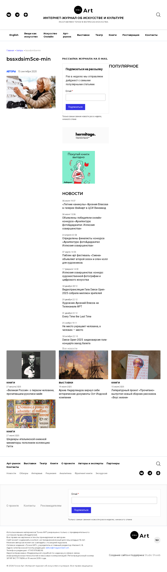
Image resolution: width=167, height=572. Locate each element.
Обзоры (23, 473)
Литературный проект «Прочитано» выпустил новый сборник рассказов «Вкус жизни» (133, 394)
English (13, 35)
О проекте (68, 463)
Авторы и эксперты (90, 463)
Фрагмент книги (83, 473)
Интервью (36, 473)
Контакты (151, 35)
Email (69, 91)
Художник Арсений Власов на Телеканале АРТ (80, 304)
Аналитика (65, 473)
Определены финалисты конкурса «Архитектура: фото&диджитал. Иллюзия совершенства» (83, 242)
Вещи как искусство (31, 35)
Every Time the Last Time (76, 316)
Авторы (19, 50)
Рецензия (51, 473)
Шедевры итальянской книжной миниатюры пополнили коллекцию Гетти (28, 443)
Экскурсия (101, 473)
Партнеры (113, 463)
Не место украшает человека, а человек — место (81, 328)
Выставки (83, 35)
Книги (113, 35)
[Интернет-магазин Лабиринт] (78, 182)
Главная (10, 50)
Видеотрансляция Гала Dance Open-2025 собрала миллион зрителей (83, 291)
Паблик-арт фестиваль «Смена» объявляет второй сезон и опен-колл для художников (85, 259)
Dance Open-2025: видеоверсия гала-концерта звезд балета (84, 341)
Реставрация (130, 35)
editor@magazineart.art (57, 547)
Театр (99, 35)
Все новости (69, 348)
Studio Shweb (152, 555)
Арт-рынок (67, 35)
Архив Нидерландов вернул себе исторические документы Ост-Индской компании (83, 394)
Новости (11, 473)
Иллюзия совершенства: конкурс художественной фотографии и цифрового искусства (82, 276)
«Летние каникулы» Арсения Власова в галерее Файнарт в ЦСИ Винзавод (85, 206)
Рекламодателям (50, 505)
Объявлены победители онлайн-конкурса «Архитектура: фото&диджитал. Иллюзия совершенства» (82, 223)
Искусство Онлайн (50, 35)
